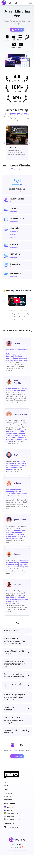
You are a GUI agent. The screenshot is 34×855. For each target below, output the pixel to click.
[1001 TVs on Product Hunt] (22, 847)
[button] (30, 3)
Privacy (6, 785)
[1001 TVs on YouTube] (20, 844)
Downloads (8, 793)
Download (18, 30)
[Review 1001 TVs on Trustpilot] (18, 847)
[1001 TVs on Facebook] (22, 844)
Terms (6, 782)
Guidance (7, 796)
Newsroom (8, 799)
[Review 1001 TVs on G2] (20, 847)
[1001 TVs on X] (17, 844)
